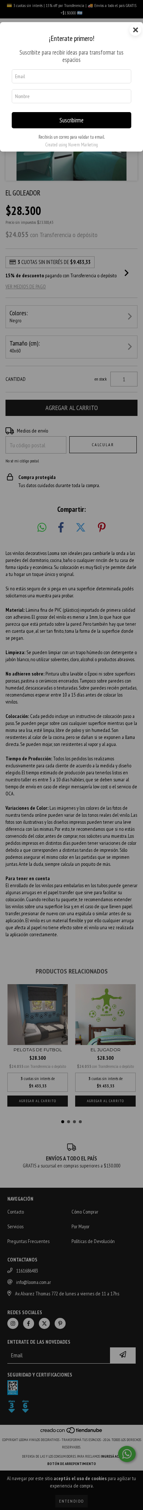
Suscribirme (71, 120)
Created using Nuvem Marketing (71, 145)
